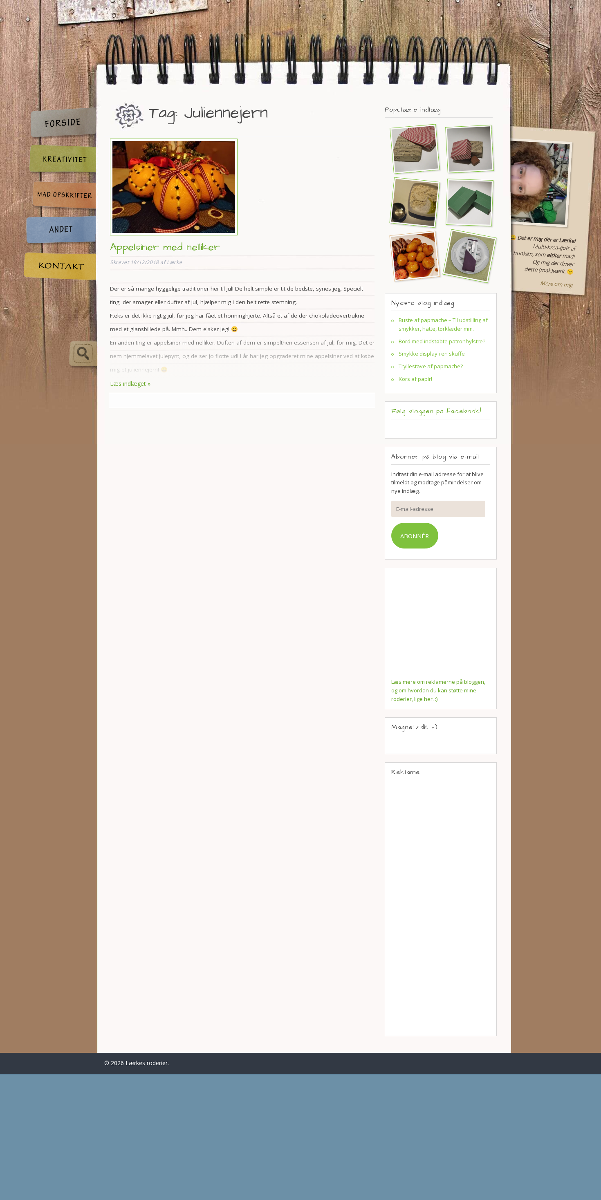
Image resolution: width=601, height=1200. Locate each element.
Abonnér (414, 536)
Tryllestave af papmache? (431, 366)
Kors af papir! (415, 379)
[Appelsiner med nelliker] (174, 236)
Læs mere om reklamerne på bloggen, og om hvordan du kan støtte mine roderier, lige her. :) (438, 690)
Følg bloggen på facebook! (436, 411)
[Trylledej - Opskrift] (411, 202)
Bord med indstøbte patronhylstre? (442, 341)
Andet (59, 231)
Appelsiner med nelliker (165, 247)
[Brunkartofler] (411, 256)
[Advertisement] (440, 907)
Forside (59, 123)
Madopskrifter (59, 196)
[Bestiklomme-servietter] (466, 256)
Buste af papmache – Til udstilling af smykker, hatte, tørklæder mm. (443, 324)
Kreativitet (59, 160)
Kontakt (59, 266)
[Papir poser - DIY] (411, 149)
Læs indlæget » (130, 383)
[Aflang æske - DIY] (466, 202)
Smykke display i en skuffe (432, 353)
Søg (60, 354)
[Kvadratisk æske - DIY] (466, 149)
